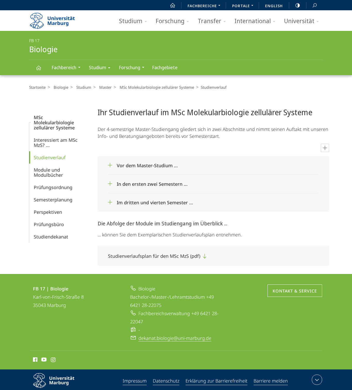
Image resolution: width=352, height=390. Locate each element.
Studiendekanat (51, 237)
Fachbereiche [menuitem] (202, 5)
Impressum (135, 381)
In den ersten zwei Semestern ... (152, 182)
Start (172, 5)
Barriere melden (271, 381)
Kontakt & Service (295, 291)
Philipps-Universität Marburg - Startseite (61, 19)
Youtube (43, 360)
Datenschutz (166, 381)
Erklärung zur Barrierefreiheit (216, 381)
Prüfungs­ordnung (53, 187)
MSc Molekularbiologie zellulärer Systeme (157, 87)
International (252, 20)
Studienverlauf (49, 157)
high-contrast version (297, 5)
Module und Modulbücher (48, 172)
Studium (131, 20)
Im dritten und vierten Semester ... (155, 201)
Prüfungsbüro (49, 224)
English (274, 5)
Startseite (37, 87)
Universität (299, 20)
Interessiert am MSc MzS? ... (56, 142)
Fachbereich (64, 67)
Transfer (209, 20)
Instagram (53, 360)
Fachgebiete (165, 67)
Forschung (170, 20)
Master (105, 87)
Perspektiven (48, 212)
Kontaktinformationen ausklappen (317, 380)
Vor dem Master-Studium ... (147, 164)
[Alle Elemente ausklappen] (325, 148)
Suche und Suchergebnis (314, 5)
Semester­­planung (53, 200)
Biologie (38, 67)
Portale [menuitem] (241, 5)
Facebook (34, 360)
